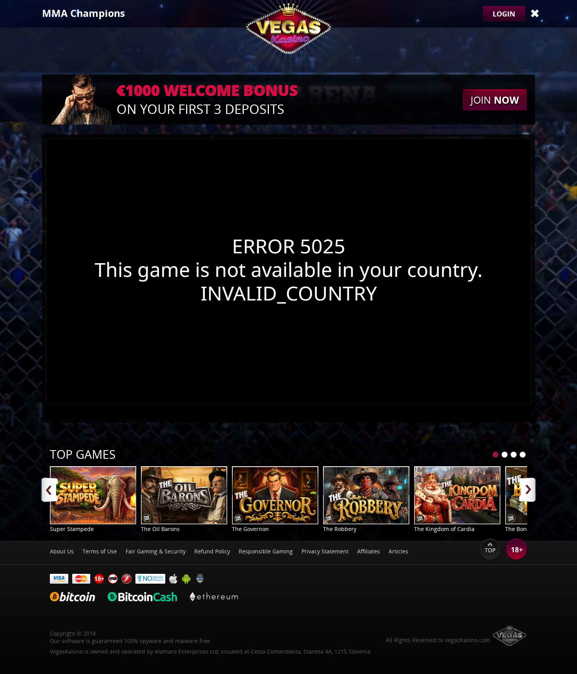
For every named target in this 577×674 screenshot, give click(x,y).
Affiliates (368, 551)
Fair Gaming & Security (156, 551)
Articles (398, 551)
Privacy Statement (325, 551)
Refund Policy (212, 551)
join (495, 99)
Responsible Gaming (266, 551)
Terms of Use (99, 551)
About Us (62, 551)
